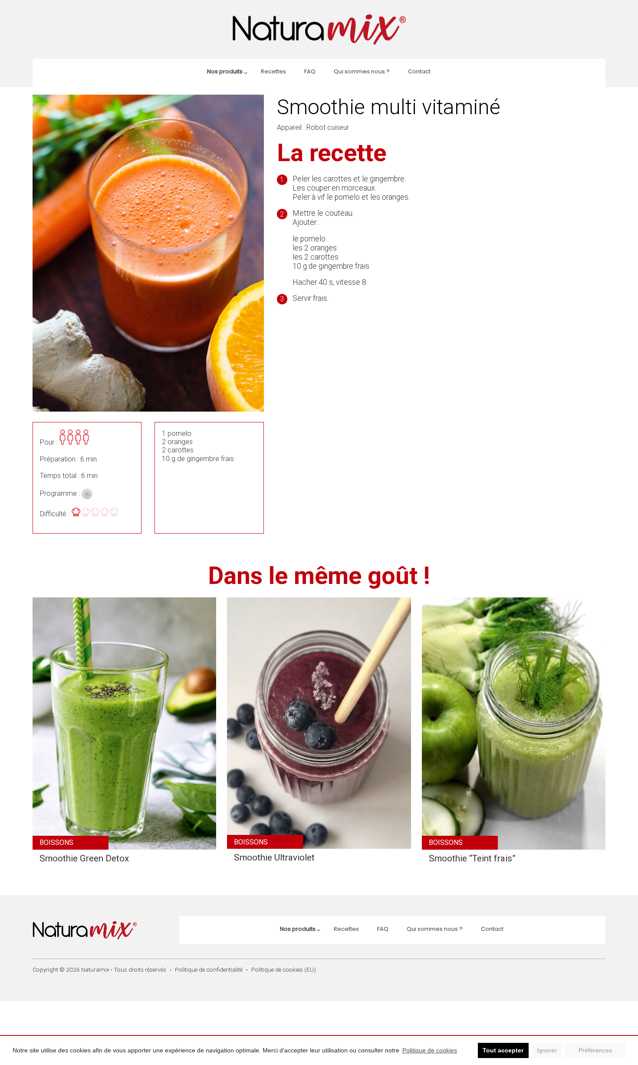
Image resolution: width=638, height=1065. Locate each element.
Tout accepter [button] (503, 1050)
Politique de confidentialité (209, 969)
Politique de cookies (429, 1050)
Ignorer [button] (547, 1050)
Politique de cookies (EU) (283, 969)
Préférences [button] (595, 1050)
